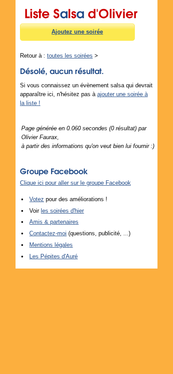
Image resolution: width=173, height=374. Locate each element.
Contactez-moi (48, 233)
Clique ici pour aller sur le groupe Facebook (75, 182)
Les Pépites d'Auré (53, 256)
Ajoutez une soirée (77, 31)
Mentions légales (51, 245)
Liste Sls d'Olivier (81, 12)
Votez (36, 199)
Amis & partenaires (54, 221)
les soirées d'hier (62, 210)
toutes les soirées (70, 55)
